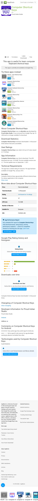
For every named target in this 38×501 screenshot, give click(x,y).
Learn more (26, 228)
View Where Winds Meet (7, 439)
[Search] (35, 2)
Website (3, 317)
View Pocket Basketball (7, 442)
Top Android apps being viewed (9, 429)
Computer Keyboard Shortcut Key (15, 121)
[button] (19, 321)
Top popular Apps (24, 418)
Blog (2, 471)
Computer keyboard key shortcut (15, 101)
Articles (3, 467)
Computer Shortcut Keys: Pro (14, 114)
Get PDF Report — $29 (9, 231)
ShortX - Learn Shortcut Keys (14, 74)
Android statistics (24, 407)
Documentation (5, 459)
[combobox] (27, 2)
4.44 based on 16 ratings (25, 194)
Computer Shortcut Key (13, 94)
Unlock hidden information (19, 254)
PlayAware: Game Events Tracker (7, 434)
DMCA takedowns (5, 463)
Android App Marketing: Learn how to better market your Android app (8, 477)
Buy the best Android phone (27, 422)
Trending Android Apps (26, 415)
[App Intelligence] (3, 485)
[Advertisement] (19, 35)
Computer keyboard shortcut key (15, 88)
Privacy (3, 456)
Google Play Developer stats (27, 411)
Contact (3, 452)
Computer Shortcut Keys (13, 81)
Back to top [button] (34, 486)
